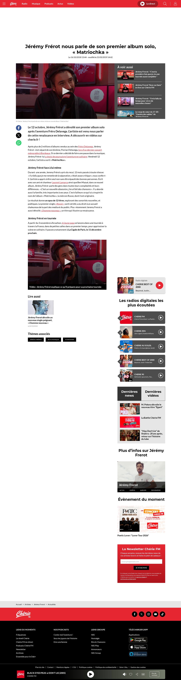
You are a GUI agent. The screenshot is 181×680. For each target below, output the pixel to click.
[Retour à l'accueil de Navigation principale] (13, 4)
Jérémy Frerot (128, 485)
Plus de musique (154, 674)
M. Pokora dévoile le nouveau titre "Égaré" (152, 406)
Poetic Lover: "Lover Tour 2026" (133, 535)
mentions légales (141, 577)
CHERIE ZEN (140, 331)
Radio (24, 3)
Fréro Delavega (85, 146)
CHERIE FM (139, 316)
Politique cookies (85, 667)
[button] (65, 91)
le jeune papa (68, 223)
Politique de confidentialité (105, 667)
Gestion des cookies (138, 667)
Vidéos (70, 3)
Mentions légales (62, 667)
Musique (36, 3)
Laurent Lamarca (60, 182)
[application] (65, 91)
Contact (50, 667)
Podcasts (49, 3)
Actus (60, 3)
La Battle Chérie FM (151, 417)
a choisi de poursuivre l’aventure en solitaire (66, 156)
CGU (74, 667)
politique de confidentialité (128, 579)
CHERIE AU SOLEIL (142, 345)
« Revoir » (59, 203)
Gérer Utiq (123, 667)
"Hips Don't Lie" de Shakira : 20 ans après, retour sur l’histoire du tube (152, 435)
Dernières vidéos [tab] (153, 394)
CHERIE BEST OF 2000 (144, 285)
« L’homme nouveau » (51, 210)
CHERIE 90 (139, 374)
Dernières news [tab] (129, 394)
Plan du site (39, 667)
